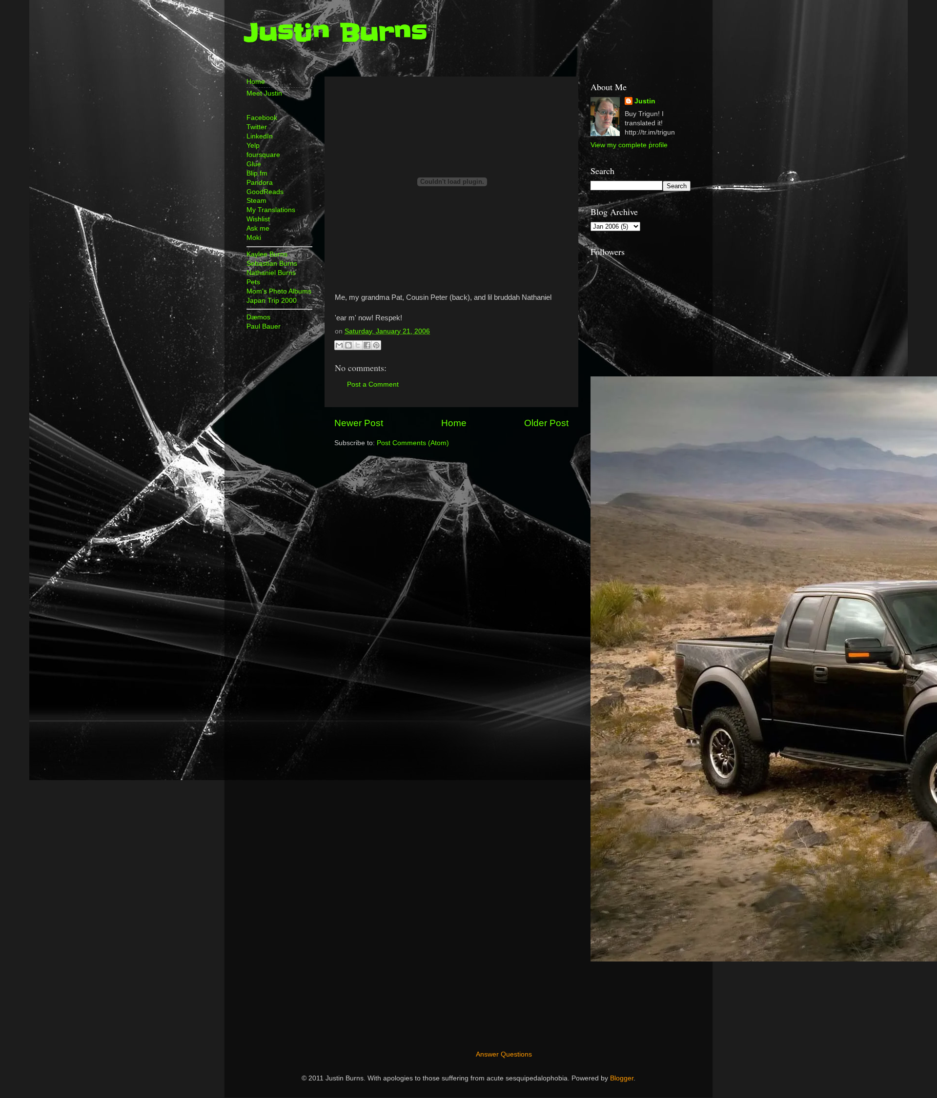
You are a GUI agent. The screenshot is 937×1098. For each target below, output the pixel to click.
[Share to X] (358, 345)
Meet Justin (264, 93)
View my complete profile (629, 145)
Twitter (256, 127)
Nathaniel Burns (271, 272)
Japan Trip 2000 (271, 300)
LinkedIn (259, 136)
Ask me (257, 228)
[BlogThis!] (348, 345)
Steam (256, 200)
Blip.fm (256, 173)
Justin (644, 101)
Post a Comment (373, 384)
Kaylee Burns (266, 254)
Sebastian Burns (271, 263)
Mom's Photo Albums (278, 291)
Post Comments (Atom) (413, 443)
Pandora (259, 182)
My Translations (270, 210)
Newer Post (358, 423)
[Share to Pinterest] (376, 345)
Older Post (546, 423)
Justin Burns (335, 33)
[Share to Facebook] (367, 345)
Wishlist (258, 219)
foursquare (263, 154)
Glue (253, 164)
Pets (253, 282)
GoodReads (265, 192)
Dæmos (258, 317)
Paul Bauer (263, 326)
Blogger (621, 1078)
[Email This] (339, 345)
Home (454, 423)
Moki (253, 237)
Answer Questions (504, 1054)
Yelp (253, 145)
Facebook (261, 117)
